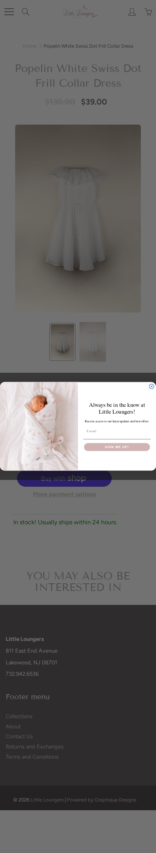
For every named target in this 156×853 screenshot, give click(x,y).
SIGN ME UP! (117, 447)
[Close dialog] (151, 386)
